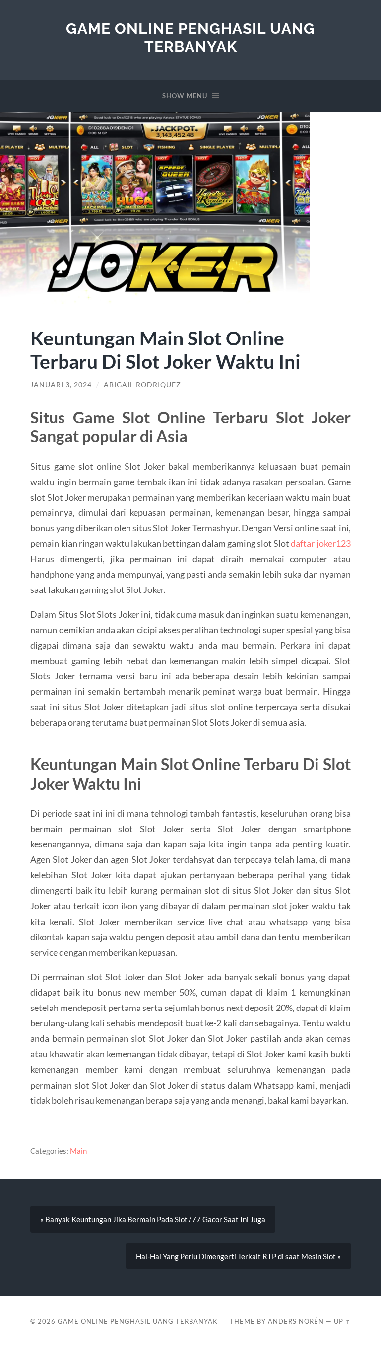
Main (78, 1150)
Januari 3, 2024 (61, 385)
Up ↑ (342, 1321)
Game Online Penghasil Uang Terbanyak (190, 37)
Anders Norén (296, 1321)
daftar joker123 (320, 543)
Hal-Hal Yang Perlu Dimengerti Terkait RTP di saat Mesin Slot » (238, 1256)
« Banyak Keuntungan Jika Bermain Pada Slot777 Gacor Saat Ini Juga (152, 1219)
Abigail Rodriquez (142, 385)
